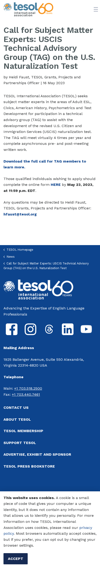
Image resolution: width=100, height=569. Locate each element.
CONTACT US (16, 407)
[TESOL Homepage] (38, 289)
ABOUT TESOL (17, 419)
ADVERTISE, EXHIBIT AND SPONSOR (37, 454)
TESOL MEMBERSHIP (23, 431)
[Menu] (96, 9)
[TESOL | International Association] (28, 9)
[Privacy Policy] (78, 527)
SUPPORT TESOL (19, 443)
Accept (15, 558)
